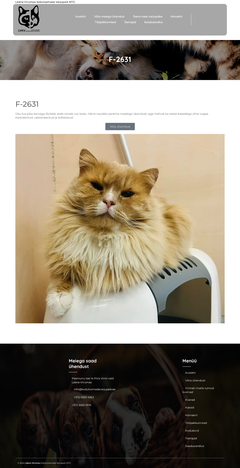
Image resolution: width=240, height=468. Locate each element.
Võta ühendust (195, 380)
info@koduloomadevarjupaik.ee (94, 389)
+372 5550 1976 (81, 405)
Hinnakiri (176, 16)
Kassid (189, 407)
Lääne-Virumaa (32, 463)
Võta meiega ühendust (109, 16)
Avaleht (80, 16)
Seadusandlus (153, 22)
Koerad (190, 399)
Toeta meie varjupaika (147, 16)
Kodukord (192, 430)
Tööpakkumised (105, 22)
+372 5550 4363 (84, 397)
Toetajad (130, 22)
